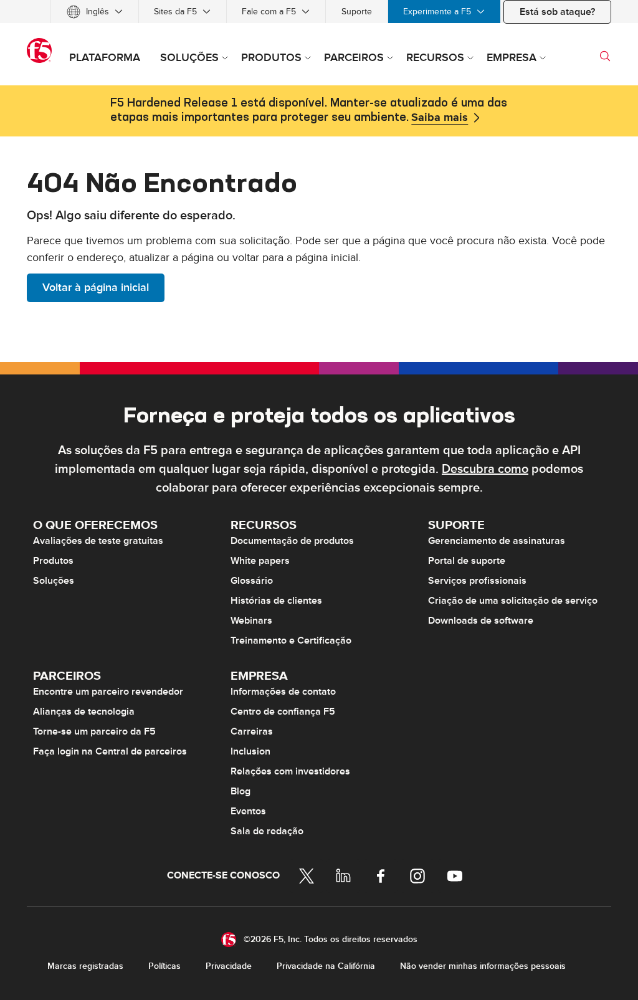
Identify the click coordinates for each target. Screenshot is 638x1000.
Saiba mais (439, 117)
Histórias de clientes (276, 600)
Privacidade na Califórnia (326, 966)
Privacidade (229, 966)
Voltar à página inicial (95, 287)
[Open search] (605, 56)
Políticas (164, 966)
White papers (260, 561)
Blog (240, 791)
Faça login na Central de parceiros (110, 751)
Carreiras (252, 731)
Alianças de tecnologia (84, 711)
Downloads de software (480, 620)
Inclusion (250, 751)
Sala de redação (267, 831)
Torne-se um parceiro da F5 (94, 731)
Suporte (356, 11)
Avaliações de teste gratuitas (98, 541)
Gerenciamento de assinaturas (496, 541)
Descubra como (485, 469)
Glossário (252, 580)
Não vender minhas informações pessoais (483, 966)
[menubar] (319, 11)
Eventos (248, 811)
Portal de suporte (466, 561)
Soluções (53, 580)
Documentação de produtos (292, 541)
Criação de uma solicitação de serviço (513, 600)
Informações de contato (283, 691)
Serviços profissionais (477, 580)
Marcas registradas (85, 966)
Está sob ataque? (557, 12)
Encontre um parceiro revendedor (108, 691)
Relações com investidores (290, 771)
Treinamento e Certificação (291, 640)
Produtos (53, 561)
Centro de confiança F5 (283, 711)
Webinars (251, 620)
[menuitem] (94, 11)
